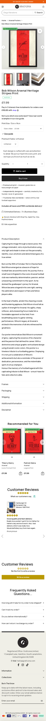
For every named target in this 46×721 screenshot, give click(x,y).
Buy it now (23, 178)
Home (4, 20)
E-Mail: (14, 661)
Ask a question (10, 224)
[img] (23, 493)
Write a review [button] (23, 577)
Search (40, 12)
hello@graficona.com (26, 661)
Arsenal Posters (15, 20)
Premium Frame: (13, 139)
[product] (40, 31)
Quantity (5, 164)
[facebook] (18, 664)
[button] (3, 7)
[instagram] (23, 664)
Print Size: (11, 123)
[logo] (23, 6)
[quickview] (12, 457)
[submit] (41, 701)
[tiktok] (27, 664)
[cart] (43, 6)
